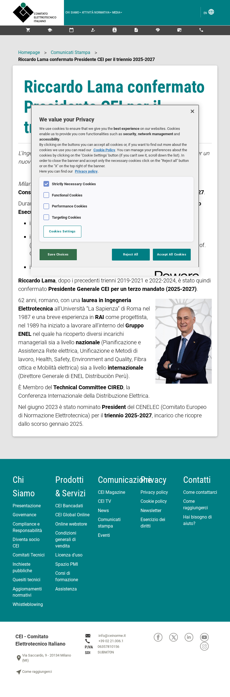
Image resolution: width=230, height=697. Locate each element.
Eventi (104, 535)
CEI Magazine (111, 492)
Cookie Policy (104, 150)
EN (209, 11)
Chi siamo (72, 12)
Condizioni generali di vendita (65, 539)
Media (116, 12)
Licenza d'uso (68, 555)
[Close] (192, 111)
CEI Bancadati (69, 505)
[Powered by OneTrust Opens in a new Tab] (175, 272)
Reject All (130, 254)
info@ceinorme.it (112, 635)
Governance (24, 514)
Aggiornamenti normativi (27, 592)
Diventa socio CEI (26, 543)
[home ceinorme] (38, 12)
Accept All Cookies (171, 254)
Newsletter (151, 510)
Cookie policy (154, 501)
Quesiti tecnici (26, 579)
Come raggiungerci (195, 504)
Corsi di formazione (66, 576)
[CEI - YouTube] (207, 637)
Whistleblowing (28, 604)
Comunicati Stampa (70, 52)
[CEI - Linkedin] (192, 637)
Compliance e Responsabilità (27, 527)
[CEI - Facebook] (161, 637)
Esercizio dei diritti (153, 523)
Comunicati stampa (109, 523)
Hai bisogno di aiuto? (197, 520)
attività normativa (95, 12)
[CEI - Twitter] (177, 637)
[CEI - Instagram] (207, 646)
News (103, 510)
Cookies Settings (62, 231)
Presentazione (27, 505)
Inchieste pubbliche (22, 567)
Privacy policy (154, 492)
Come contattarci (200, 492)
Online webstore (71, 524)
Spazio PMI (66, 564)
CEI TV (104, 501)
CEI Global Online (72, 514)
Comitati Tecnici (29, 555)
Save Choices (58, 254)
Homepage (29, 52)
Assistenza (66, 589)
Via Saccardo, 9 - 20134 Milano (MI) (43, 658)
